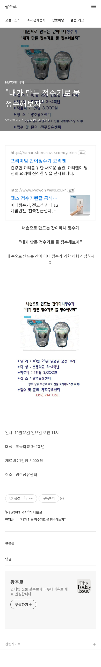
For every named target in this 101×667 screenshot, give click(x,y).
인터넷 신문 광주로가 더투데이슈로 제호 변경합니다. (39, 591)
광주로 (11, 6)
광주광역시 (13, 652)
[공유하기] (24, 498)
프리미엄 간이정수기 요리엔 (38, 160)
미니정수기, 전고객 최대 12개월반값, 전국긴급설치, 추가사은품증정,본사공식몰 (34, 207)
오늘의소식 (13, 20)
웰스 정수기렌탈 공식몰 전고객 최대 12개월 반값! (34, 198)
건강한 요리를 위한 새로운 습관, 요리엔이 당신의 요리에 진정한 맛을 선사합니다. (49, 170)
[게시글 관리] (31, 498)
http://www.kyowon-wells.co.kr (38, 190)
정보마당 (58, 20)
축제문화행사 (36, 20)
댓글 (8, 558)
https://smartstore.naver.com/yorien (44, 152)
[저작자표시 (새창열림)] (61, 498)
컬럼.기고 (77, 20)
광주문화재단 (14, 661)
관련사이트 (13, 643)
